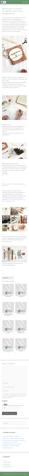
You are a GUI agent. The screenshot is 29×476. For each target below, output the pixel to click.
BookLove (5, 23)
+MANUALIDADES (22, 474)
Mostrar (11, 277)
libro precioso (18, 29)
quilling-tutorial (7, 466)
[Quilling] (3, 2)
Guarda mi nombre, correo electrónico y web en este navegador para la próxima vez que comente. (14, 395)
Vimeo (6, 185)
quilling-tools (7, 464)
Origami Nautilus (8, 447)
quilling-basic (7, 462)
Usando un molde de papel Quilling (13, 438)
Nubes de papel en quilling (11, 436)
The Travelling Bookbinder (17, 184)
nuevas (5, 460)
